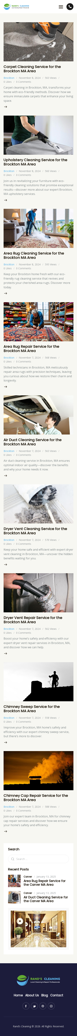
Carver (28, 876)
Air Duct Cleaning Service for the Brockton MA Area (33, 442)
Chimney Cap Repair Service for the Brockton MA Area (36, 797)
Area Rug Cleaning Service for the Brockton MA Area (34, 255)
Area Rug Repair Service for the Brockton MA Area (31, 348)
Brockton (9, 78)
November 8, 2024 (29, 78)
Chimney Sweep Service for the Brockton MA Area (32, 708)
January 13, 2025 (46, 876)
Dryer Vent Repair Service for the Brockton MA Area (33, 619)
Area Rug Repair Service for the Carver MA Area (45, 883)
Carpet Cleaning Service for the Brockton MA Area (32, 68)
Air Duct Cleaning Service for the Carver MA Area (46, 899)
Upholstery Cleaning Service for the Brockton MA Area (35, 162)
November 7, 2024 (29, 357)
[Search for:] (38, 859)
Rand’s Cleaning (22, 1026)
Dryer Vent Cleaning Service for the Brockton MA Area (35, 531)
